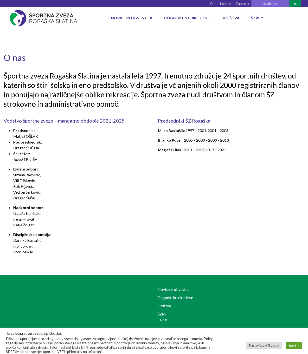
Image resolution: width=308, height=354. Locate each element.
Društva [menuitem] (230, 17)
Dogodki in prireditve (175, 297)
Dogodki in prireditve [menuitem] (187, 17)
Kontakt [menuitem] (225, 4)
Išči (295, 4)
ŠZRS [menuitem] (255, 17)
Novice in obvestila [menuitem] (131, 17)
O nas (163, 319)
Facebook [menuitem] (242, 4)
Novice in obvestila (173, 289)
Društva (164, 305)
